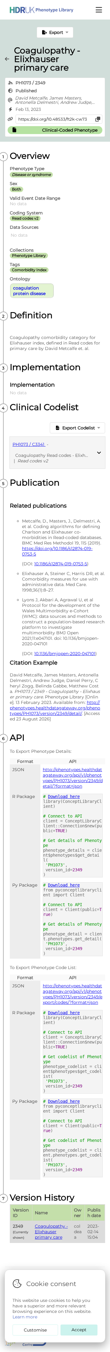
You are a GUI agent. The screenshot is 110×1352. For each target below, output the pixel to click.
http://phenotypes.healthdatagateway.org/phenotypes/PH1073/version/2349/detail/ (55, 708)
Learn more (25, 1317)
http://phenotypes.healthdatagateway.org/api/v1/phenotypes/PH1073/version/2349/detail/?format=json (73, 778)
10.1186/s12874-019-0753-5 (60, 564)
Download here (64, 796)
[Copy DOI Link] (98, 119)
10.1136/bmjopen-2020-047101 (64, 653)
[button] (99, 10)
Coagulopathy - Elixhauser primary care (51, 1231)
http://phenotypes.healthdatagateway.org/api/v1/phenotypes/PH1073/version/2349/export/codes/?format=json (72, 994)
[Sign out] (36, 10)
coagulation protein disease (29, 290)
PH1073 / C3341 (29, 444)
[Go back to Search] (9, 58)
